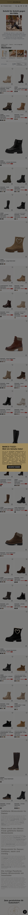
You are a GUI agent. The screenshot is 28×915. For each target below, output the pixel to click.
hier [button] (10, 462)
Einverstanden (14, 467)
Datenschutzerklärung (17, 464)
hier (20, 460)
